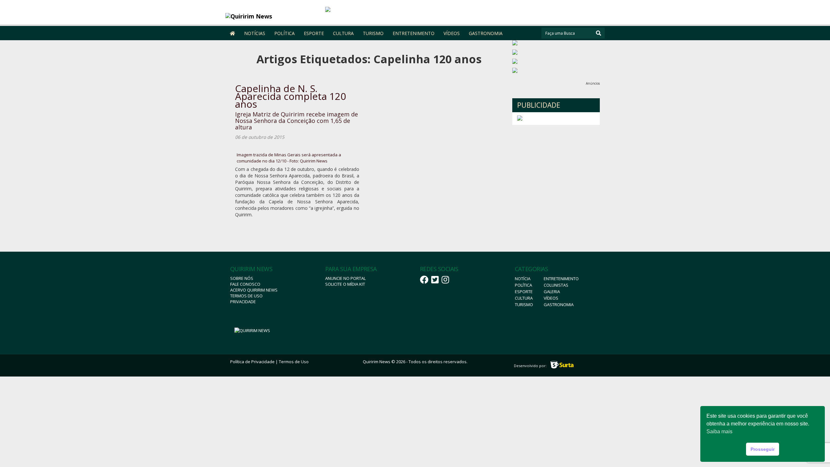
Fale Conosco (245, 284)
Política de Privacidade (252, 362)
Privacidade (243, 302)
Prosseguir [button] (763, 449)
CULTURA (343, 33)
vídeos (551, 298)
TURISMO (373, 33)
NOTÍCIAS (254, 33)
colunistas (556, 285)
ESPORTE (314, 33)
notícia (522, 278)
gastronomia (559, 304)
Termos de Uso (246, 296)
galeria (552, 291)
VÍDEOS (452, 33)
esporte (524, 291)
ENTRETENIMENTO (413, 33)
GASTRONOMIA (486, 33)
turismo (524, 304)
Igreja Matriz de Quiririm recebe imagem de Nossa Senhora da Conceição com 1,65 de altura (296, 120)
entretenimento (561, 278)
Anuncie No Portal (345, 278)
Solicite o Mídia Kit (345, 284)
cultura (524, 298)
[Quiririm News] (272, 16)
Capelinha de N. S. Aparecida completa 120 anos (290, 96)
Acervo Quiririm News (254, 290)
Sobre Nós (241, 278)
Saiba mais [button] (719, 431)
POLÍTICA (284, 33)
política (523, 285)
